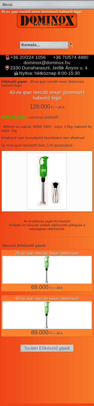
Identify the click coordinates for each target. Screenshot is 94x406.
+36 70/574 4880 (70, 57)
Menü (7, 5)
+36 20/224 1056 (28, 57)
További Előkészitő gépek (47, 348)
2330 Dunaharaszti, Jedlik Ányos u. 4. (49, 68)
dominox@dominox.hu (47, 62)
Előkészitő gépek (14, 81)
